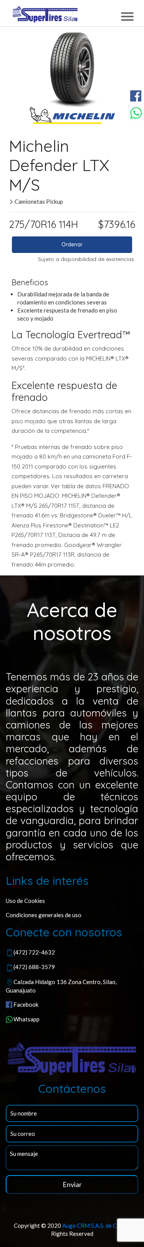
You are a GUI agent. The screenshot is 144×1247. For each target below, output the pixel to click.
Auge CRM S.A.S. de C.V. (92, 1225)
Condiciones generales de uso (43, 914)
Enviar (72, 1184)
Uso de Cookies (25, 900)
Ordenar (72, 244)
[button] (23, 68)
